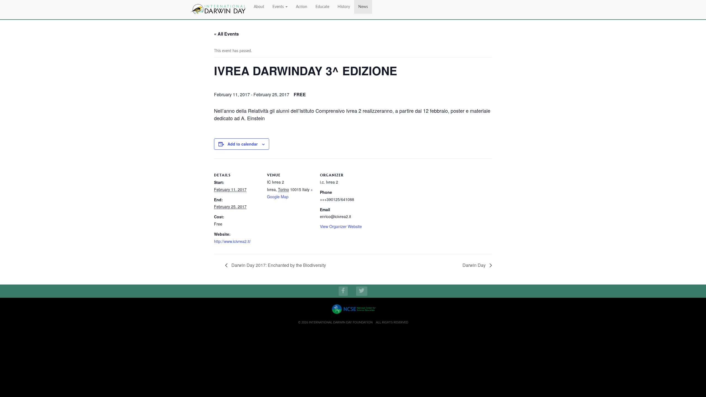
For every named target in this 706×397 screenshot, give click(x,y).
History (344, 7)
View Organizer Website (341, 226)
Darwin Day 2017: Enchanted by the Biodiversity (278, 265)
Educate (322, 7)
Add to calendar (243, 144)
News (363, 7)
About (259, 7)
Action (301, 7)
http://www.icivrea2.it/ (232, 241)
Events (278, 7)
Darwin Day (474, 265)
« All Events (226, 34)
